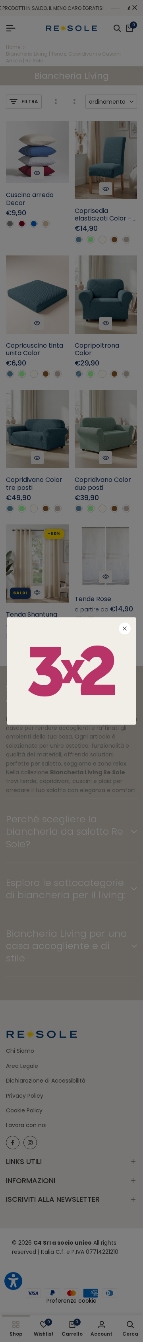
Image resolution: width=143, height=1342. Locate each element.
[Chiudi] (125, 628)
